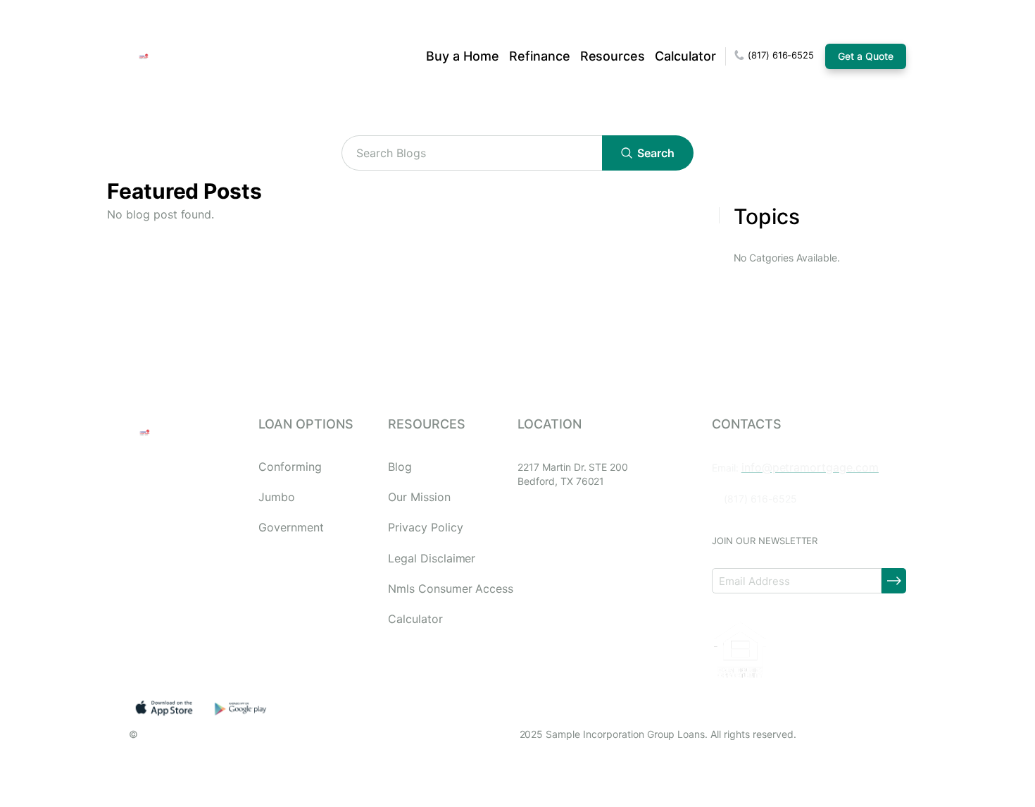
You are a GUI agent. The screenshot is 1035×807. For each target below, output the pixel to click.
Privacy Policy (425, 527)
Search (656, 153)
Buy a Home (462, 56)
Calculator (685, 56)
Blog (400, 467)
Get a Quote (865, 56)
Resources (613, 56)
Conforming (290, 467)
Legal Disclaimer (431, 558)
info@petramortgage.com (810, 467)
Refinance (539, 56)
